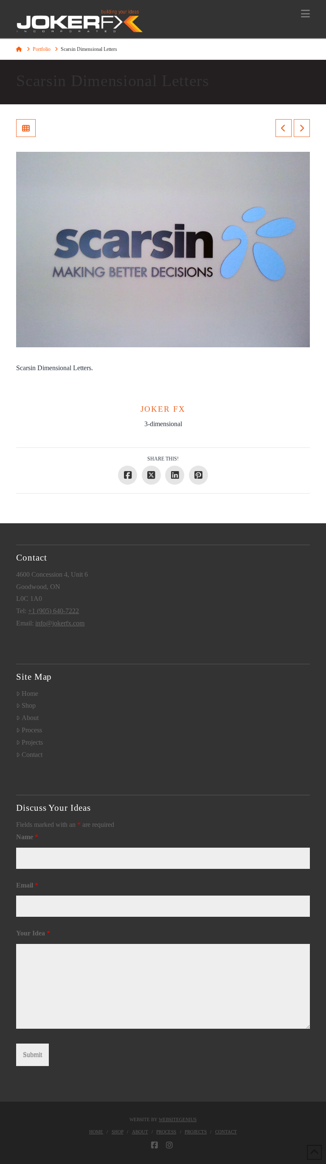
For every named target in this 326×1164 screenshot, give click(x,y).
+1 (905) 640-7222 (53, 610)
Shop (29, 705)
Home (30, 693)
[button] (305, 13)
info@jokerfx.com (59, 623)
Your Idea (33, 933)
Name (27, 836)
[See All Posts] (26, 128)
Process (32, 730)
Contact (32, 754)
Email (27, 885)
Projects (32, 742)
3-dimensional (163, 423)
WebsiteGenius (178, 1119)
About (30, 717)
